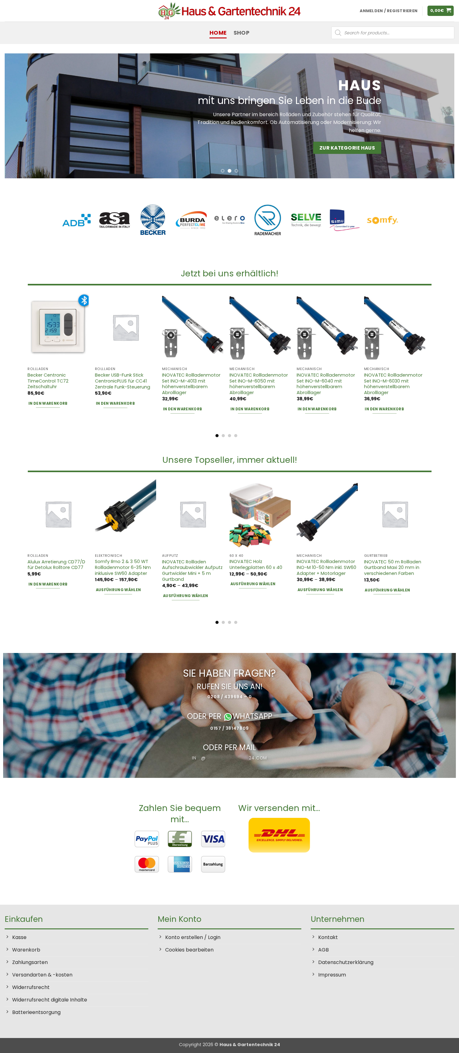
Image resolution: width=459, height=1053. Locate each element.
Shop (241, 33)
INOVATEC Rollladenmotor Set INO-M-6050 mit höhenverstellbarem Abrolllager (259, 384)
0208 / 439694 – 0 (229, 697)
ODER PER (205, 716)
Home (218, 33)
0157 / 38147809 (229, 728)
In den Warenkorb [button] (48, 403)
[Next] (437, 115)
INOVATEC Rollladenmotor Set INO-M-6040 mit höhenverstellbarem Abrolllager (326, 384)
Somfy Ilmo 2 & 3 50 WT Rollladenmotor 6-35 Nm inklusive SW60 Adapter (123, 567)
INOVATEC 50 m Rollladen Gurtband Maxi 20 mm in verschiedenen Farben (392, 567)
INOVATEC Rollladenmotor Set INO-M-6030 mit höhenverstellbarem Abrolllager (393, 384)
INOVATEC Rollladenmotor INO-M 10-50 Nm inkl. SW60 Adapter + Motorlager (326, 567)
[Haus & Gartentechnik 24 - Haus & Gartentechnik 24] (229, 11)
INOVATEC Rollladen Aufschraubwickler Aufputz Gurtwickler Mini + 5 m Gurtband (192, 570)
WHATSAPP (252, 716)
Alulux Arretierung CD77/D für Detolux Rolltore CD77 (56, 565)
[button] (440, 11)
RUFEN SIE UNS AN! (230, 686)
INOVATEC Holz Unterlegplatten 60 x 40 (256, 564)
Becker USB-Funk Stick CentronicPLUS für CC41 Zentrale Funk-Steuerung (122, 381)
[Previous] (21, 115)
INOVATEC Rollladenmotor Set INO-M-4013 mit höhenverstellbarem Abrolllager (191, 384)
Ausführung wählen (118, 589)
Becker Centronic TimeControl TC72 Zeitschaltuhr (47, 381)
